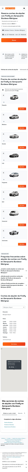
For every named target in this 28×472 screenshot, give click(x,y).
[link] (14, 344)
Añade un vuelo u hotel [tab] (9, 413)
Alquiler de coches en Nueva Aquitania (13, 439)
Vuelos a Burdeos (8, 422)
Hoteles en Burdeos (9, 424)
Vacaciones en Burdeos (9, 427)
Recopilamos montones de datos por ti (12, 464)
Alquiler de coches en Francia (18, 438)
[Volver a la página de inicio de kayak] (10, 8)
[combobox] (10, 21)
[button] (2, 8)
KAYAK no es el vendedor (9, 461)
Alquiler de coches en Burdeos (13, 441)
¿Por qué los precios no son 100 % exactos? (11, 467)
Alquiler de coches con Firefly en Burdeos (13, 442)
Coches (8, 438)
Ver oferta (22, 108)
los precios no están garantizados (14, 457)
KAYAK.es (3, 438)
